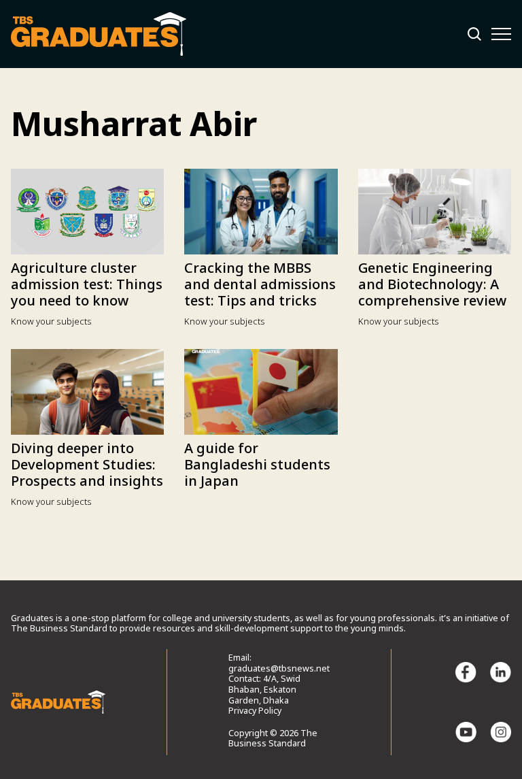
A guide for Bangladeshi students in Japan (257, 466)
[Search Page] (474, 34)
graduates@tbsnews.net (279, 669)
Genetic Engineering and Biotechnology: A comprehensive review (432, 286)
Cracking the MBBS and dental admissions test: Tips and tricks (260, 286)
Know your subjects (51, 322)
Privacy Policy (254, 711)
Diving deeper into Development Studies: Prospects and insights (87, 466)
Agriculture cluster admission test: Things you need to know (86, 286)
